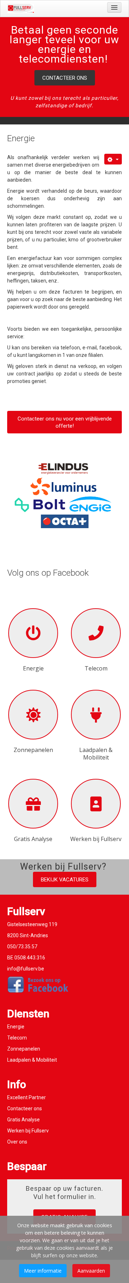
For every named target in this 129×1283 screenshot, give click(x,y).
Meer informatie (43, 1270)
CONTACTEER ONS (64, 78)
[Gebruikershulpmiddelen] (113, 159)
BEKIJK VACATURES (65, 879)
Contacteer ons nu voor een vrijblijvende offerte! (65, 422)
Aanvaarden (91, 1270)
